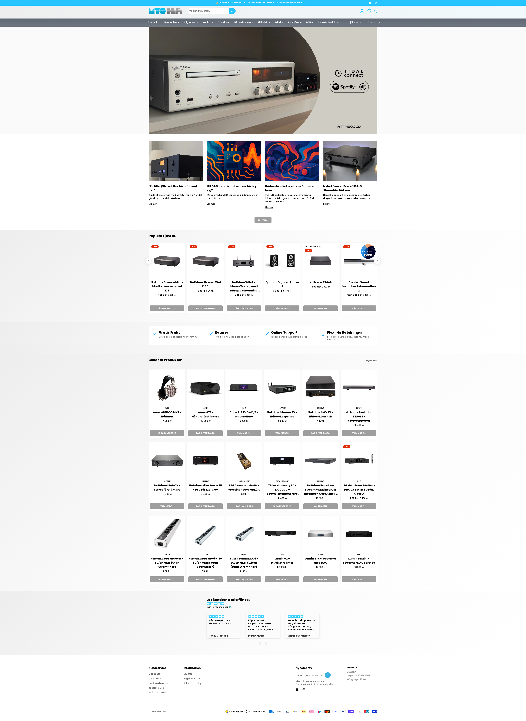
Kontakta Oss (156, 687)
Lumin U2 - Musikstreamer (282, 561)
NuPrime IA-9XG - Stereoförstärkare (167, 487)
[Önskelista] (369, 11)
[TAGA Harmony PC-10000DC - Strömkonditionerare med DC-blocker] (282, 461)
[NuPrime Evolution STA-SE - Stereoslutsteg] (359, 388)
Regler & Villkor (192, 678)
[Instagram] (376, 3)
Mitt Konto (154, 673)
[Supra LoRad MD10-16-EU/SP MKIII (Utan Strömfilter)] (167, 534)
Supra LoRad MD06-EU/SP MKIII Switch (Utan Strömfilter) (244, 563)
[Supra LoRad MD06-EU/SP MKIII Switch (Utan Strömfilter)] (244, 534)
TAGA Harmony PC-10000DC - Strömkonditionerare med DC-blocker (282, 490)
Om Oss (188, 673)
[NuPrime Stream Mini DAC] (205, 261)
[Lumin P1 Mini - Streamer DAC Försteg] (359, 534)
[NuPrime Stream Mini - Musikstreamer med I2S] (167, 261)
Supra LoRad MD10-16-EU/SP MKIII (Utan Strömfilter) (167, 563)
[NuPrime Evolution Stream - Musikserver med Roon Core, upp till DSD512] (320, 461)
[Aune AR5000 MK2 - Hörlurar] (167, 388)
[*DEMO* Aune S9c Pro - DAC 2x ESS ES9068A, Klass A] (359, 461)
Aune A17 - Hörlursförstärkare (205, 414)
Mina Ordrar (155, 678)
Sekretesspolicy (192, 683)
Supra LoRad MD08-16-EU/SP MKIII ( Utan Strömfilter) (205, 563)
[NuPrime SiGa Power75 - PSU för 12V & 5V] (205, 461)
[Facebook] (370, 3)
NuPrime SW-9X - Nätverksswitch (320, 414)
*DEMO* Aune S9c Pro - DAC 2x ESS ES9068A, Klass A (358, 490)
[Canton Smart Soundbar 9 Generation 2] (359, 261)
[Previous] (261, 130)
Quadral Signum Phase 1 (282, 284)
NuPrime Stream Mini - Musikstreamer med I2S (167, 286)
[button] (375, 11)
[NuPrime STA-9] (320, 261)
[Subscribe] (328, 675)
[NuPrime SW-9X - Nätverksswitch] (320, 388)
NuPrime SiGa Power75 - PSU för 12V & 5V (205, 487)
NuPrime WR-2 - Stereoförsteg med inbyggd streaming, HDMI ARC (243, 286)
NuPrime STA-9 (320, 282)
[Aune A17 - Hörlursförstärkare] (205, 388)
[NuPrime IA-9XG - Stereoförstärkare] (167, 461)
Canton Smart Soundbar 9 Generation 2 (359, 286)
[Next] (265, 130)
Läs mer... (263, 220)
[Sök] (232, 11)
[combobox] (212, 11)
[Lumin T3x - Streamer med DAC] (320, 534)
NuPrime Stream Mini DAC (205, 284)
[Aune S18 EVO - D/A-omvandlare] (244, 388)
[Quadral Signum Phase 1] (282, 261)
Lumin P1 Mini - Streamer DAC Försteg (359, 561)
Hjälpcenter (355, 22)
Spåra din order (157, 692)
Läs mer (153, 203)
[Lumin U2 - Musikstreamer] (282, 534)
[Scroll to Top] (521, 706)
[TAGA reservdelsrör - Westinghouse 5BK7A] (244, 461)
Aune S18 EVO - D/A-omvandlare (243, 414)
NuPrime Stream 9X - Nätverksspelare (282, 414)
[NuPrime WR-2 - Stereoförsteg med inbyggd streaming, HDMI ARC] (244, 261)
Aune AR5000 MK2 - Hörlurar (167, 414)
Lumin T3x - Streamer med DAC (320, 561)
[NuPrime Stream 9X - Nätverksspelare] (282, 388)
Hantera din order (158, 683)
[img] (264, 603)
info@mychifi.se (356, 679)
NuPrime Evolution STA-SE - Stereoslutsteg (359, 416)
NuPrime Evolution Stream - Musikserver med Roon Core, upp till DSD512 (320, 490)
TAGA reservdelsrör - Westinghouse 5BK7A (244, 487)
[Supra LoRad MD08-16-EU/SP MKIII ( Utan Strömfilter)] (205, 534)
